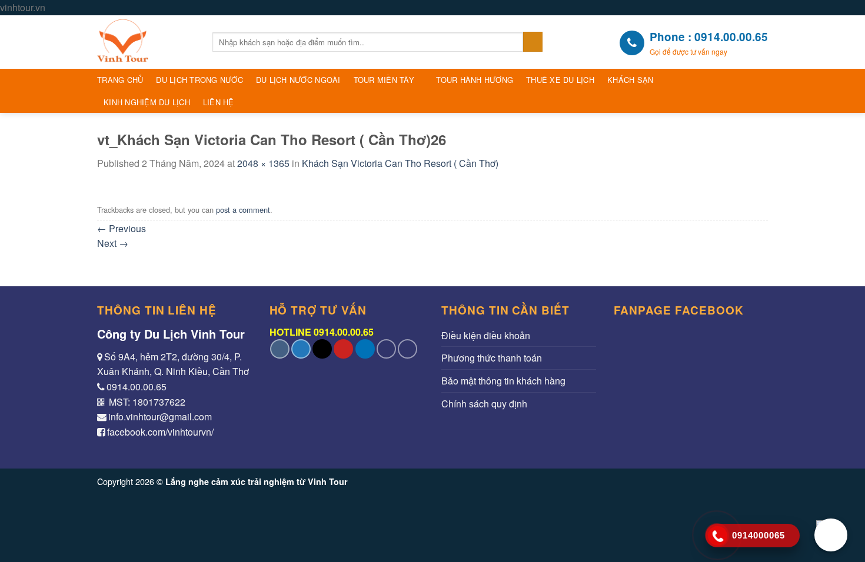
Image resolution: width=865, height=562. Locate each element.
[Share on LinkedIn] (365, 349)
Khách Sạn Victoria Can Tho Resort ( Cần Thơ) (400, 163)
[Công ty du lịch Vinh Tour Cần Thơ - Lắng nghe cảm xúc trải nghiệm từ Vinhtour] (146, 42)
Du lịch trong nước (199, 79)
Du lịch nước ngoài (298, 79)
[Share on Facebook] (280, 349)
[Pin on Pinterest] (343, 349)
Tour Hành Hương (474, 79)
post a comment (243, 209)
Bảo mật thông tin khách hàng (503, 380)
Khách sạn (630, 79)
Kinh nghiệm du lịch (147, 102)
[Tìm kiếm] (533, 42)
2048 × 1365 (263, 163)
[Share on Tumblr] (386, 349)
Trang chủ (120, 79)
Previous (121, 228)
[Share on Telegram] (407, 349)
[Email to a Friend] (322, 349)
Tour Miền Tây (384, 79)
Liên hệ (218, 102)
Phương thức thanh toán (491, 357)
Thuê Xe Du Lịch (560, 79)
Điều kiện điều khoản (485, 335)
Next (112, 243)
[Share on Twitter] (301, 349)
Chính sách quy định (484, 403)
